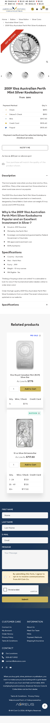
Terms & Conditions (10, 641)
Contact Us (7, 627)
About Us (31, 627)
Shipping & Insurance (35, 641)
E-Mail (5, 534)
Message (6, 547)
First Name (7, 509)
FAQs (29, 634)
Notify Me (25, 147)
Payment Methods (34, 637)
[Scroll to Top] (44, 706)
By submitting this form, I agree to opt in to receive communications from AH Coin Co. (29, 577)
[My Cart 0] (42, 9)
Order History (7, 634)
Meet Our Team (33, 630)
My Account (7, 630)
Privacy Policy (7, 637)
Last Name (7, 522)
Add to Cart (30, 389)
